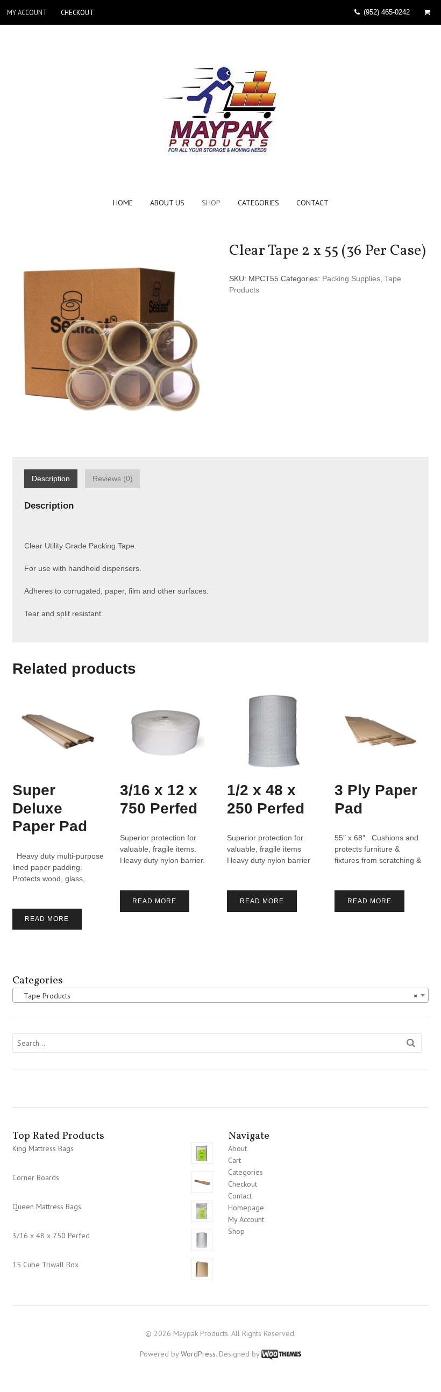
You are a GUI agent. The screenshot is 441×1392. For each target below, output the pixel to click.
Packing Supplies (351, 278)
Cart (234, 1160)
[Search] (411, 1043)
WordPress (198, 1354)
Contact (312, 203)
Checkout (77, 12)
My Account (27, 12)
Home (123, 203)
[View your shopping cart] (429, 12)
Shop (211, 203)
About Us (167, 203)
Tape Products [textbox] (217, 996)
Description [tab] (51, 478)
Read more (47, 919)
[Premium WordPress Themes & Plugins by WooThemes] (281, 1354)
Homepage (246, 1207)
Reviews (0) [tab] (113, 478)
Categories (258, 203)
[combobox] (220, 995)
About (237, 1148)
